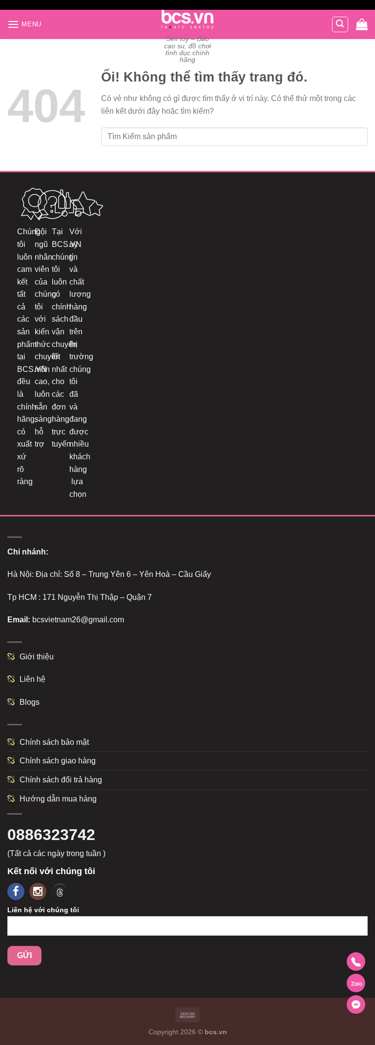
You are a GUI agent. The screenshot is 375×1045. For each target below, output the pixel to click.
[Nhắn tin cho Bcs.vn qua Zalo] (356, 983)
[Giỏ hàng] (362, 25)
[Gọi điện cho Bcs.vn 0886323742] (356, 961)
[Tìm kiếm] (340, 24)
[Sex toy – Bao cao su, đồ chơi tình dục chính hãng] (188, 19)
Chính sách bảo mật (54, 742)
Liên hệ (32, 679)
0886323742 (51, 834)
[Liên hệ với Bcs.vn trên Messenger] (356, 1004)
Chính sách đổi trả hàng (61, 780)
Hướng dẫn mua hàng (58, 799)
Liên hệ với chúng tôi (43, 910)
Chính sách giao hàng (58, 761)
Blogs (30, 702)
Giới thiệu (37, 657)
